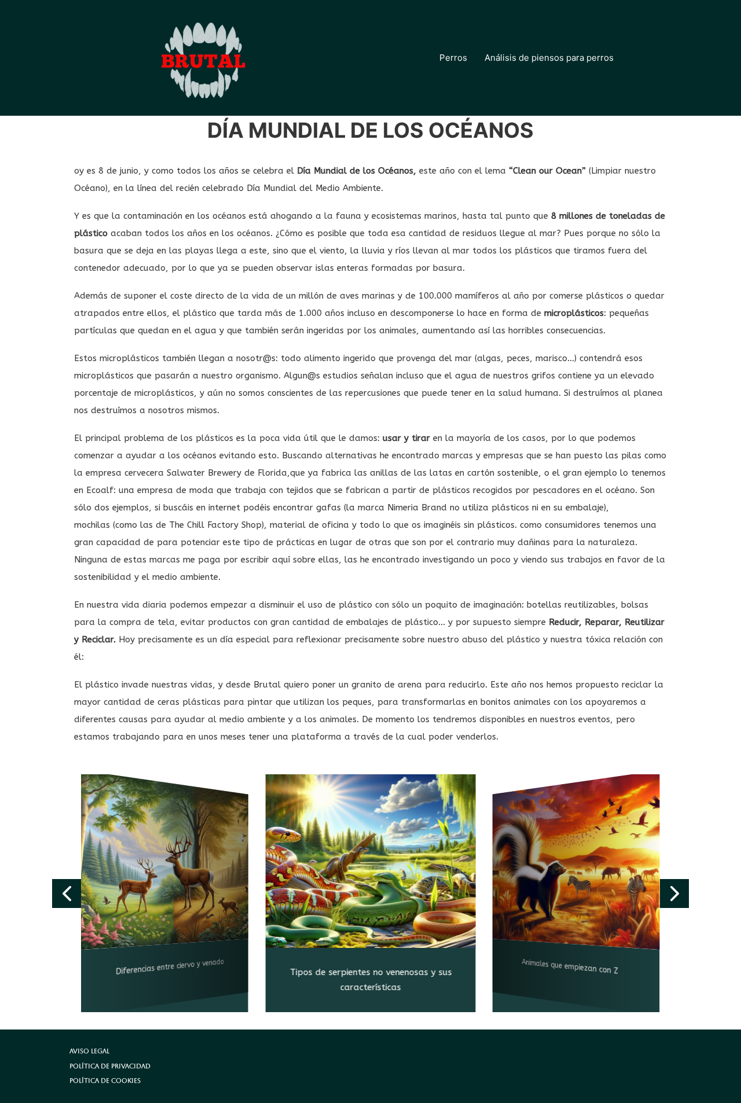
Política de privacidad (110, 1066)
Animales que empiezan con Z (570, 967)
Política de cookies (105, 1080)
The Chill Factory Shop (215, 525)
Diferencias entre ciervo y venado (170, 967)
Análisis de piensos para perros (549, 57)
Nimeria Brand (415, 507)
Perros (453, 57)
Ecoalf (99, 490)
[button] (66, 893)
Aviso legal (89, 1051)
